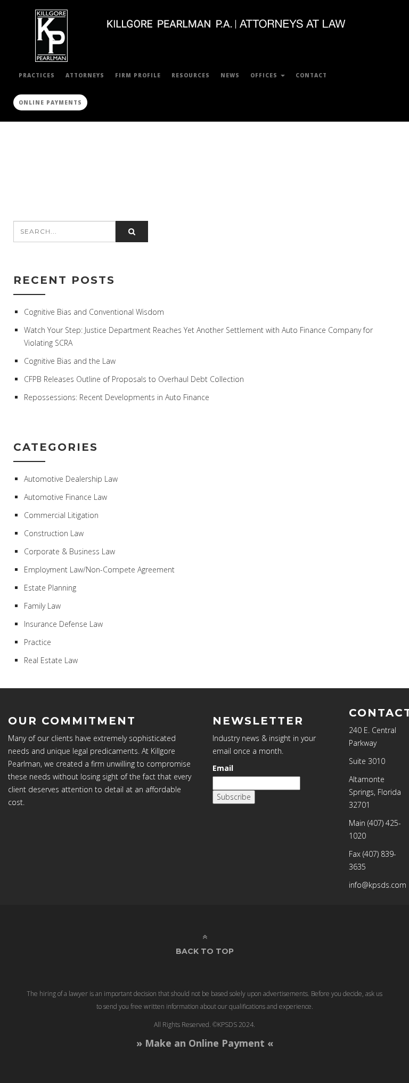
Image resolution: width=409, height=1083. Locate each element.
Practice (37, 642)
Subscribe (234, 797)
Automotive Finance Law (65, 497)
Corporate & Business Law (69, 551)
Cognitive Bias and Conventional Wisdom (94, 312)
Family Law (42, 606)
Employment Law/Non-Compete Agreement (99, 569)
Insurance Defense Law (63, 624)
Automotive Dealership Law (71, 479)
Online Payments (50, 102)
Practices (37, 75)
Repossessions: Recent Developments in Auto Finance (116, 397)
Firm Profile (138, 75)
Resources (190, 75)
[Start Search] (131, 231)
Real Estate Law (51, 660)
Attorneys (85, 75)
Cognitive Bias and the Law (70, 361)
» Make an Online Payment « (204, 1043)
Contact (311, 75)
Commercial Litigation (61, 515)
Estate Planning (50, 588)
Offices (265, 75)
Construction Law (54, 533)
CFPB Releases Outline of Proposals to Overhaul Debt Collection (134, 379)
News (230, 75)
